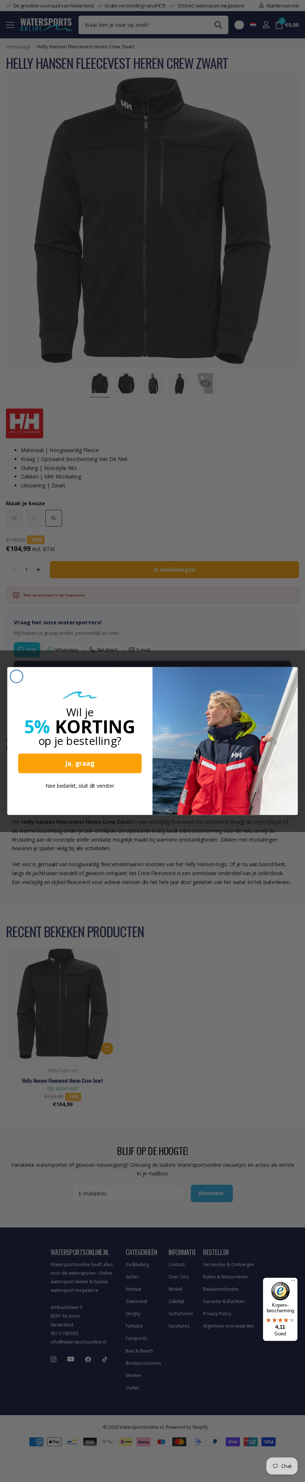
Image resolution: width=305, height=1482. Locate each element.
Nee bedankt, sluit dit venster (80, 785)
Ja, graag (79, 763)
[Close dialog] (16, 676)
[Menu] (293, 1282)
